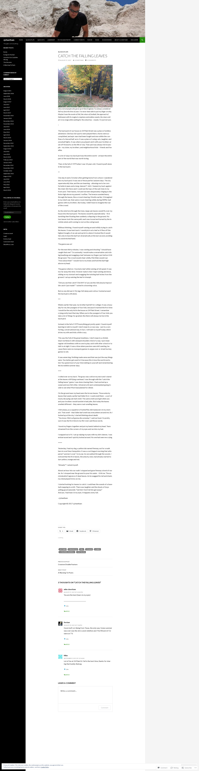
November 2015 (8, 115)
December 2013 (8, 143)
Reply (68, 611)
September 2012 (8, 173)
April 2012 (6, 187)
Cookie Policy (45, 767)
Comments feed (8, 242)
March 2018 (7, 99)
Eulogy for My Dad (9, 55)
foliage (89, 549)
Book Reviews (107, 40)
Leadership (51, 40)
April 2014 (6, 135)
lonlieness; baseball (67, 552)
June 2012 (6, 182)
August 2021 (7, 91)
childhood (73, 549)
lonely (97, 549)
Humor (89, 40)
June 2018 (6, 96)
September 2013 (8, 146)
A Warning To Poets (65, 571)
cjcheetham (8, 40)
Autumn (63, 549)
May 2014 (6, 132)
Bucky (5, 52)
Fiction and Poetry (64, 40)
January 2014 (7, 140)
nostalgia (81, 552)
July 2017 (6, 104)
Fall (81, 549)
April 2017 (6, 110)
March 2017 (7, 113)
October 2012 (7, 171)
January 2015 (7, 118)
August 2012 (7, 176)
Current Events (79, 40)
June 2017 (6, 107)
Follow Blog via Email (11, 197)
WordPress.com (8, 244)
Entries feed (7, 239)
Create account (8, 233)
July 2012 (6, 179)
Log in (5, 236)
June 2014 (6, 129)
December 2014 (8, 121)
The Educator (7, 62)
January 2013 (7, 162)
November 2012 (8, 168)
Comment (104, 708)
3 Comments (91, 60)
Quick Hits (40, 40)
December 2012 (8, 165)
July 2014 (6, 126)
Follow (7, 217)
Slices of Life (30, 40)
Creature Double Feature (67, 563)
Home (21, 40)
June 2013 (6, 154)
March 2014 (7, 138)
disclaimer (134, 40)
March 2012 (7, 190)
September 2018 (8, 93)
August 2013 (7, 149)
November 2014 (8, 124)
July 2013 (6, 151)
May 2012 (6, 184)
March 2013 (7, 157)
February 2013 (8, 160)
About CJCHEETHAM (121, 40)
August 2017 (7, 102)
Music (97, 40)
